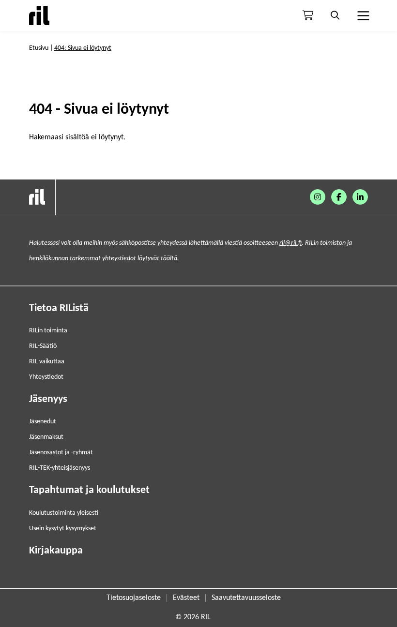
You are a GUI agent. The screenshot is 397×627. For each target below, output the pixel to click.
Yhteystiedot (46, 377)
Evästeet (186, 598)
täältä (169, 258)
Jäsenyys (48, 399)
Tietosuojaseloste (134, 598)
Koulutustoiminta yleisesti (63, 513)
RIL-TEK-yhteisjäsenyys (59, 468)
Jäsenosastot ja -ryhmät (61, 452)
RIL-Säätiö (43, 346)
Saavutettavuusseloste (246, 598)
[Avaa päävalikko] (362, 15)
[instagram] (317, 197)
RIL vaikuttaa (46, 361)
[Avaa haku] (335, 15)
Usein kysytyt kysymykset (62, 528)
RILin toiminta (48, 330)
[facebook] (339, 197)
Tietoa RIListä (59, 308)
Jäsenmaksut (46, 437)
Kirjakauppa (56, 550)
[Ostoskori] (308, 15)
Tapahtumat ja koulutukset (89, 490)
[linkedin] (360, 197)
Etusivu (38, 48)
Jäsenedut (42, 421)
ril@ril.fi (290, 243)
